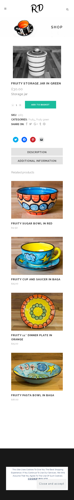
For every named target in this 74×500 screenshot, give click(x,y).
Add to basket (40, 105)
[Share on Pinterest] (44, 124)
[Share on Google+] (36, 124)
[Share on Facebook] (26, 124)
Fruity (32, 119)
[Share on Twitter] (30, 124)
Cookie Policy (38, 479)
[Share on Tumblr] (40, 124)
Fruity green (42, 119)
